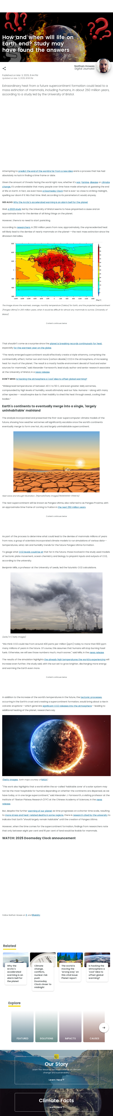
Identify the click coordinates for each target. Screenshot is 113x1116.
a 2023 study (14, 209)
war (78, 182)
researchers (23, 227)
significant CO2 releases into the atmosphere (67, 706)
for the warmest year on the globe (32, 347)
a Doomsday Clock (52, 191)
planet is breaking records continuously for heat (76, 343)
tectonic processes (91, 697)
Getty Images (10, 779)
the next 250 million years (72, 507)
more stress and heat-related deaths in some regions (34, 815)
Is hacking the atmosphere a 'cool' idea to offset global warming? (51, 379)
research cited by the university (90, 815)
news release (42, 372)
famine (85, 182)
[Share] (4, 69)
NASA (44, 779)
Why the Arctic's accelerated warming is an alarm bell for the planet (50, 202)
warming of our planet (40, 810)
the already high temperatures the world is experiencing (74, 659)
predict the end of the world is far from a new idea (45, 171)
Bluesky (36, 915)
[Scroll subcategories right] (104, 1028)
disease (94, 182)
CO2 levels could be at (31, 552)
